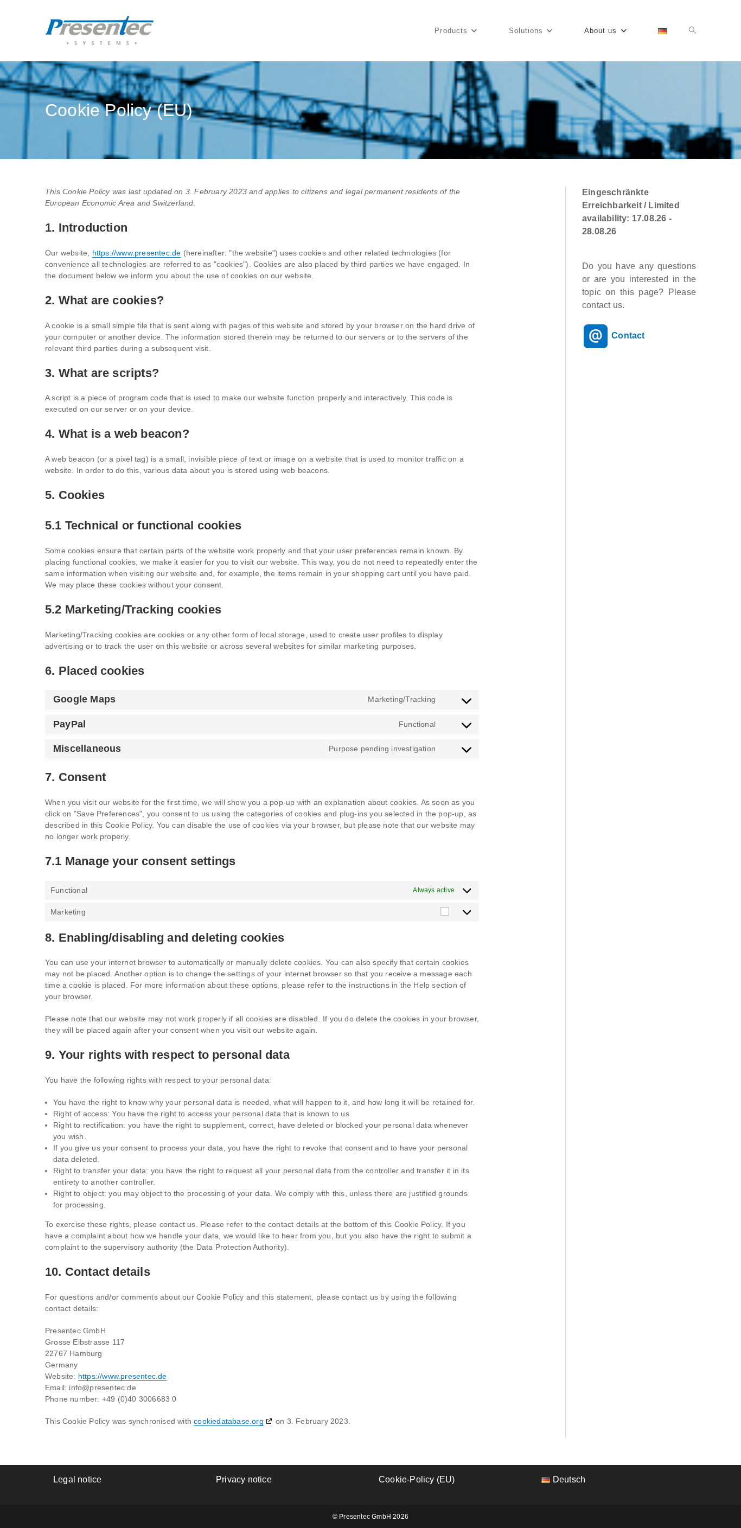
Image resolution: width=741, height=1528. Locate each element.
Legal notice (77, 1479)
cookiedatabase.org (229, 1421)
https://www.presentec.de (136, 252)
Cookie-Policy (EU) (417, 1479)
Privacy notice (244, 1479)
